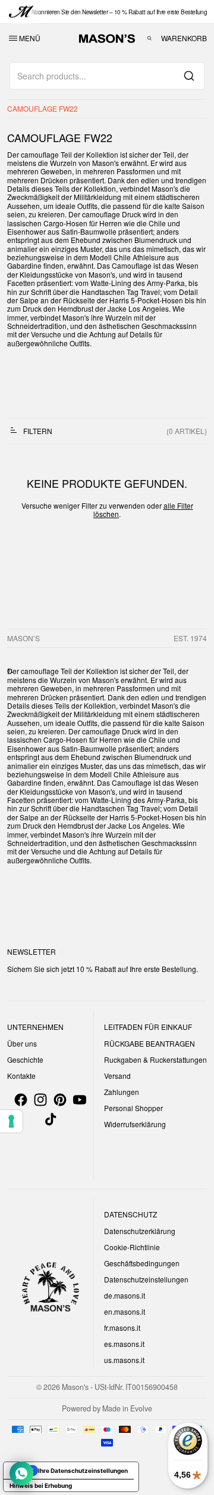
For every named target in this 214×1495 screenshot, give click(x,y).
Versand (117, 1076)
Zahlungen (121, 1092)
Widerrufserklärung (135, 1124)
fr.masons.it (122, 1327)
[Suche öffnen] (149, 38)
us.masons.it (124, 1360)
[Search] (189, 76)
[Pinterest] (60, 1100)
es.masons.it (124, 1344)
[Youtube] (79, 1100)
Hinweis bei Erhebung (41, 1485)
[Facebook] (21, 1100)
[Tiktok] (50, 1119)
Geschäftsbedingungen (142, 1263)
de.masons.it (124, 1295)
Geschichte (25, 1059)
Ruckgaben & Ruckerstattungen (155, 1059)
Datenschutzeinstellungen (146, 1279)
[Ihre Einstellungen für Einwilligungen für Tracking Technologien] (11, 1121)
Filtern (37, 431)
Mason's (76, 1387)
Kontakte (21, 1076)
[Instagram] (40, 1100)
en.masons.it (124, 1311)
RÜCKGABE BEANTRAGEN (149, 1043)
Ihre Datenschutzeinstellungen (83, 1470)
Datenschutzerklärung (139, 1231)
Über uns (22, 1043)
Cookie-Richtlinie (132, 1247)
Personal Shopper (133, 1108)
